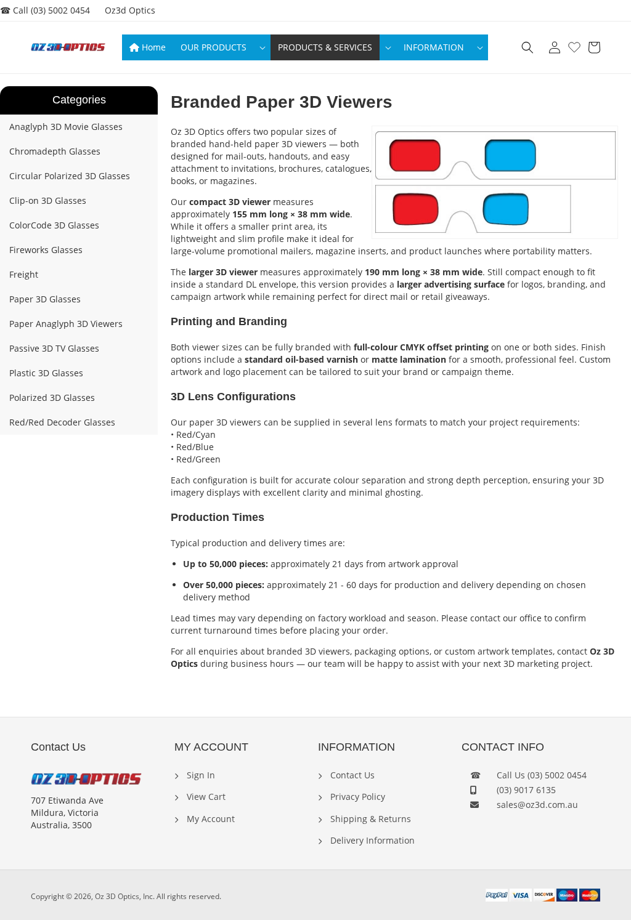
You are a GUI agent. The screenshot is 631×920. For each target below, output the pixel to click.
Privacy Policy (356, 796)
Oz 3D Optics (117, 896)
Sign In (199, 775)
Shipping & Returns (369, 819)
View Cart (205, 796)
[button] (222, 47)
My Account (209, 819)
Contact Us (351, 775)
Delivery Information (371, 840)
